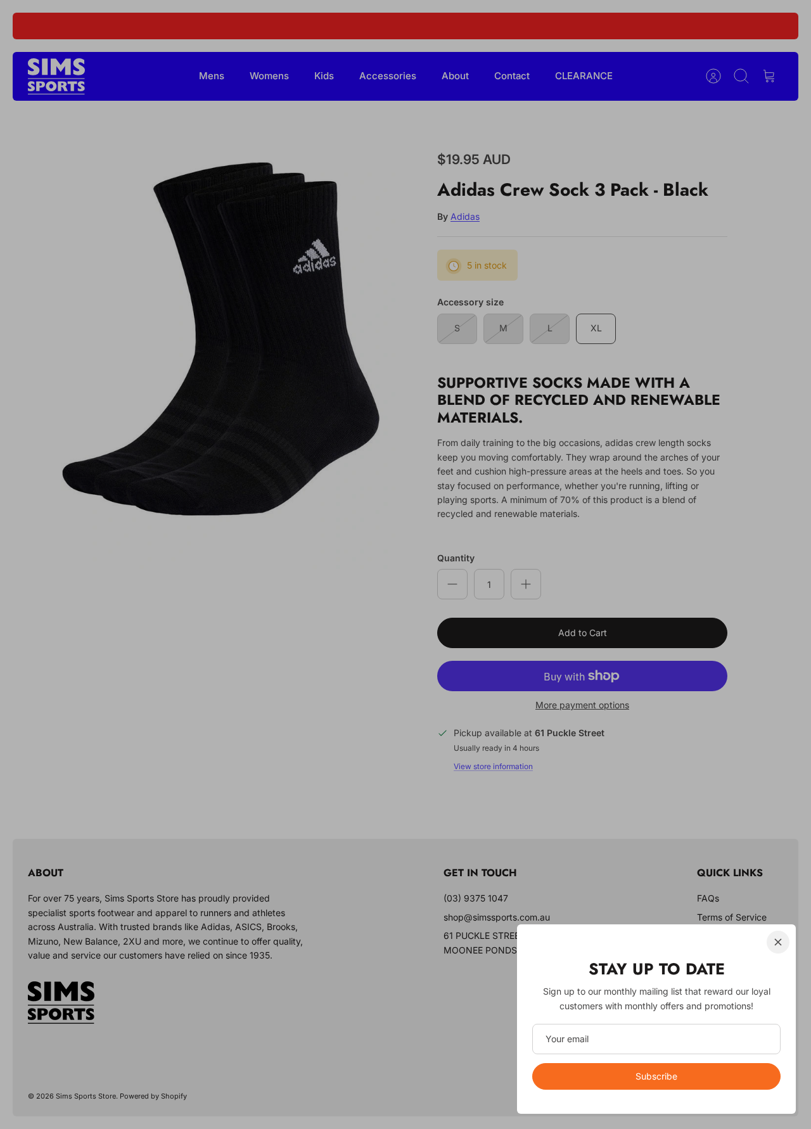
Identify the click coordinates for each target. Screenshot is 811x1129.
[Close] (778, 942)
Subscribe (656, 1076)
